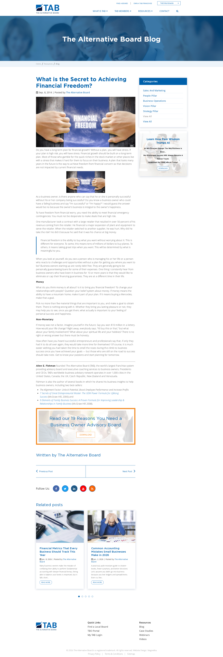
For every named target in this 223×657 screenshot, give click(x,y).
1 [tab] (79, 596)
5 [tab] (92, 596)
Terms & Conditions (114, 653)
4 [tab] (89, 596)
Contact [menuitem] (164, 11)
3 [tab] (85, 596)
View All (147, 116)
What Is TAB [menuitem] (99, 11)
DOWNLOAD (86, 434)
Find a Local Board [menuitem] (98, 626)
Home (38, 64)
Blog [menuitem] (141, 626)
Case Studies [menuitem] (146, 630)
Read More (45, 582)
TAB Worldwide (167, 3)
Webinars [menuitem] (144, 634)
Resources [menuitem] (144, 11)
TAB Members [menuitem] (122, 11)
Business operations (154, 100)
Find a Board (122, 3)
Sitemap (131, 653)
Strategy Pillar (150, 111)
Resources (48, 64)
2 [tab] (82, 596)
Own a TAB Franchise (143, 3)
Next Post (127, 471)
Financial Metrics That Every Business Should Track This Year (58, 551)
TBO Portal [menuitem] (93, 630)
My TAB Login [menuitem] (95, 634)
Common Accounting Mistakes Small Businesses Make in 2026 (108, 551)
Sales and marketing (154, 90)
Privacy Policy (94, 653)
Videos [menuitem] (143, 639)
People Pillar (150, 95)
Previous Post (46, 471)
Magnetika (152, 650)
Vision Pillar (149, 106)
